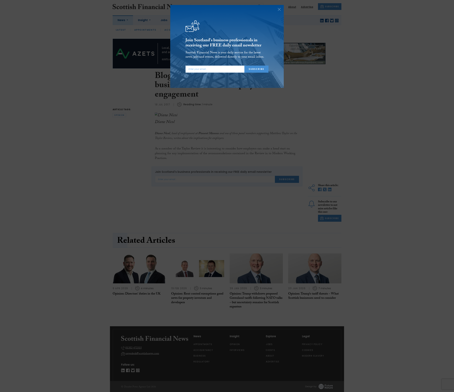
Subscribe (256, 69)
